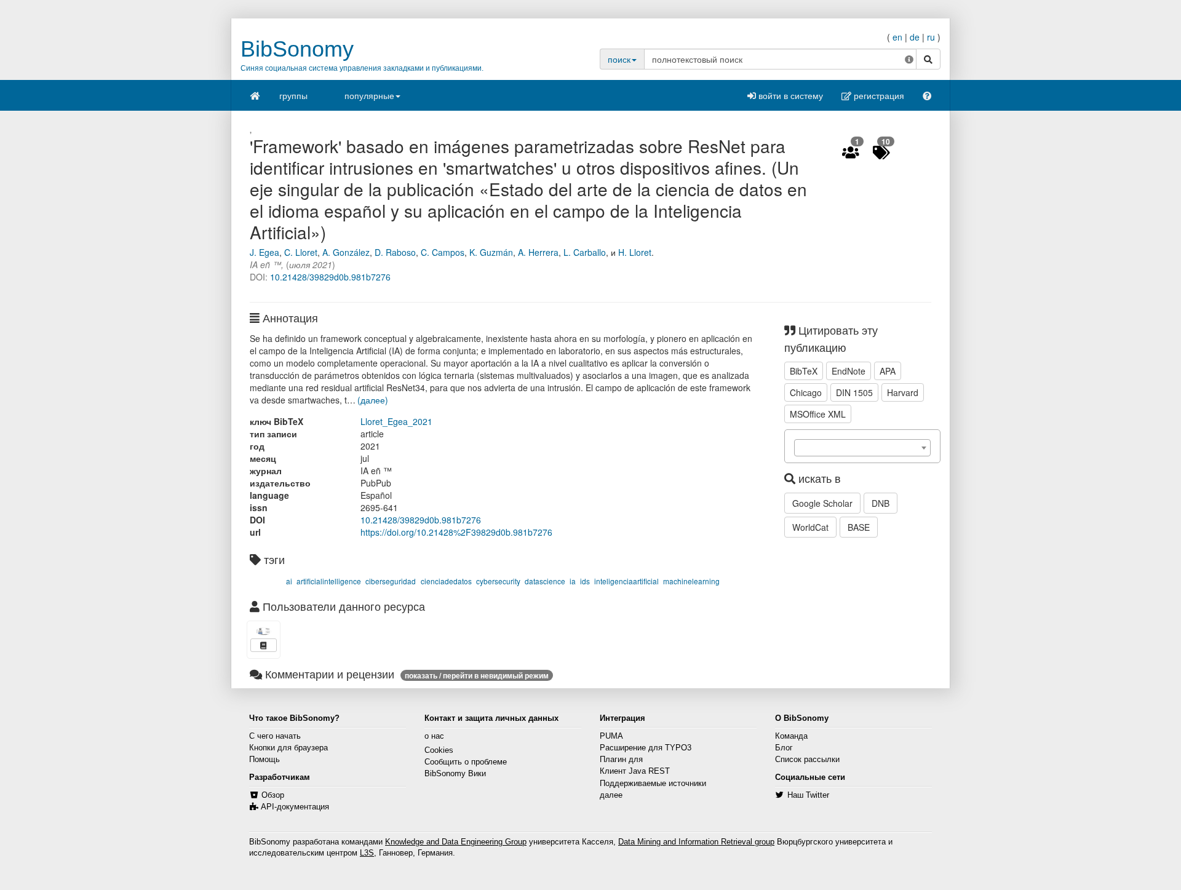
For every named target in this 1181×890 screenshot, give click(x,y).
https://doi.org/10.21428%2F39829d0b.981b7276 (456, 532)
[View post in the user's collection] (263, 645)
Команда (791, 736)
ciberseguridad (390, 581)
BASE (859, 527)
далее (611, 795)
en (897, 37)
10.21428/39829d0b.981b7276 (330, 277)
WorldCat (810, 527)
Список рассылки (807, 759)
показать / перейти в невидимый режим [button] (477, 675)
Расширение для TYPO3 (645, 748)
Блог (784, 748)
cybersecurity (498, 581)
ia (573, 581)
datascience (545, 581)
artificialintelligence (328, 581)
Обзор (272, 795)
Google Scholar (822, 503)
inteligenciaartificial (626, 581)
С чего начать (275, 736)
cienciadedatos (446, 581)
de (915, 37)
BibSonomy (297, 49)
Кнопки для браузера (288, 748)
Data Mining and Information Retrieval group (696, 842)
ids (585, 581)
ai (289, 581)
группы (293, 95)
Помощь (264, 759)
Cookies (438, 750)
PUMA (611, 736)
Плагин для (621, 759)
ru (931, 37)
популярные (369, 95)
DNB (880, 503)
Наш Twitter (808, 795)
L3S (367, 853)
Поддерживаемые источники (653, 783)
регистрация (877, 95)
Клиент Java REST (635, 771)
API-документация (295, 807)
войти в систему (789, 95)
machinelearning (691, 581)
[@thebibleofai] (263, 631)
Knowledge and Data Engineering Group (456, 842)
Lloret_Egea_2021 (396, 421)
